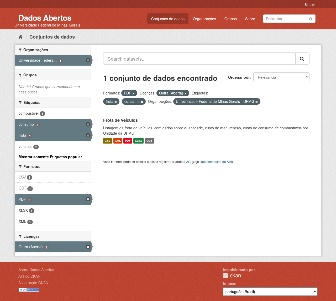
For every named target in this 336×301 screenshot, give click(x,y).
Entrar (310, 4)
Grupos (230, 18)
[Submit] (310, 18)
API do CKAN (29, 276)
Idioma (229, 283)
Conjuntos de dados (168, 18)
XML (118, 141)
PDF (127, 141)
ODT (149, 141)
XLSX (138, 141)
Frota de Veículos (120, 120)
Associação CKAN (33, 282)
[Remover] (133, 93)
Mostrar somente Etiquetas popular (50, 156)
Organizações (204, 18)
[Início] (20, 36)
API (188, 161)
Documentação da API (216, 161)
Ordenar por (239, 77)
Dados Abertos (44, 17)
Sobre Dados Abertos (36, 269)
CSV (108, 141)
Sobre (250, 18)
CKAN (232, 275)
